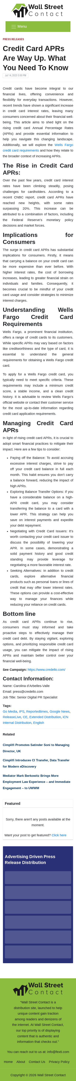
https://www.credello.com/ (46, 669)
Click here (59, 835)
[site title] (38, 988)
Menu (22, 26)
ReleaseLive (12, 717)
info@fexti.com (58, 1052)
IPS (21, 711)
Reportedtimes (37, 711)
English (38, 723)
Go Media (10, 711)
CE (25, 717)
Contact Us (37, 1062)
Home (8, 1062)
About (20, 1062)
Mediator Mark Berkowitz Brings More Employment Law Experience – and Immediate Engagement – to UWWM (36, 782)
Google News (60, 711)
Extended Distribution (45, 717)
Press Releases (13, 39)
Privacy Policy (59, 1062)
